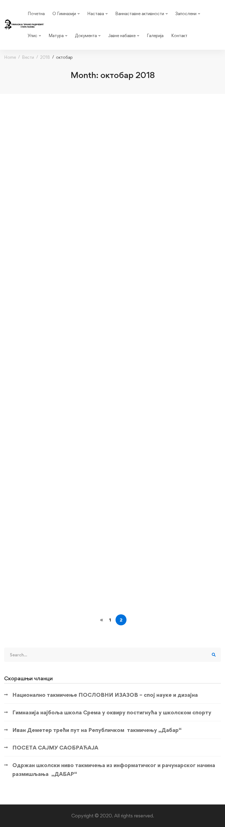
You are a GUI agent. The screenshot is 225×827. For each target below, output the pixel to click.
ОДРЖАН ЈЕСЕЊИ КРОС (42, 274)
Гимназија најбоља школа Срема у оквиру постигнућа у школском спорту (111, 712)
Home (10, 57)
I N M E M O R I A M (35, 446)
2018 (45, 57)
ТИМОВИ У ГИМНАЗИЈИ (42, 204)
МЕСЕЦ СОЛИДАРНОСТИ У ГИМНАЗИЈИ (62, 508)
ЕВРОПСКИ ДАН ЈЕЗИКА (42, 570)
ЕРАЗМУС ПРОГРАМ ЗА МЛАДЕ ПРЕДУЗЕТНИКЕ (71, 142)
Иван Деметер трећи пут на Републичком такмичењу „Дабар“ (97, 730)
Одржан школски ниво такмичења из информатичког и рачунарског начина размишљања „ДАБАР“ (113, 769)
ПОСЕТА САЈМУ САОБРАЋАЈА (55, 747)
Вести (28, 57)
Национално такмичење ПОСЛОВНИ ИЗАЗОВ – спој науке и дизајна (105, 695)
